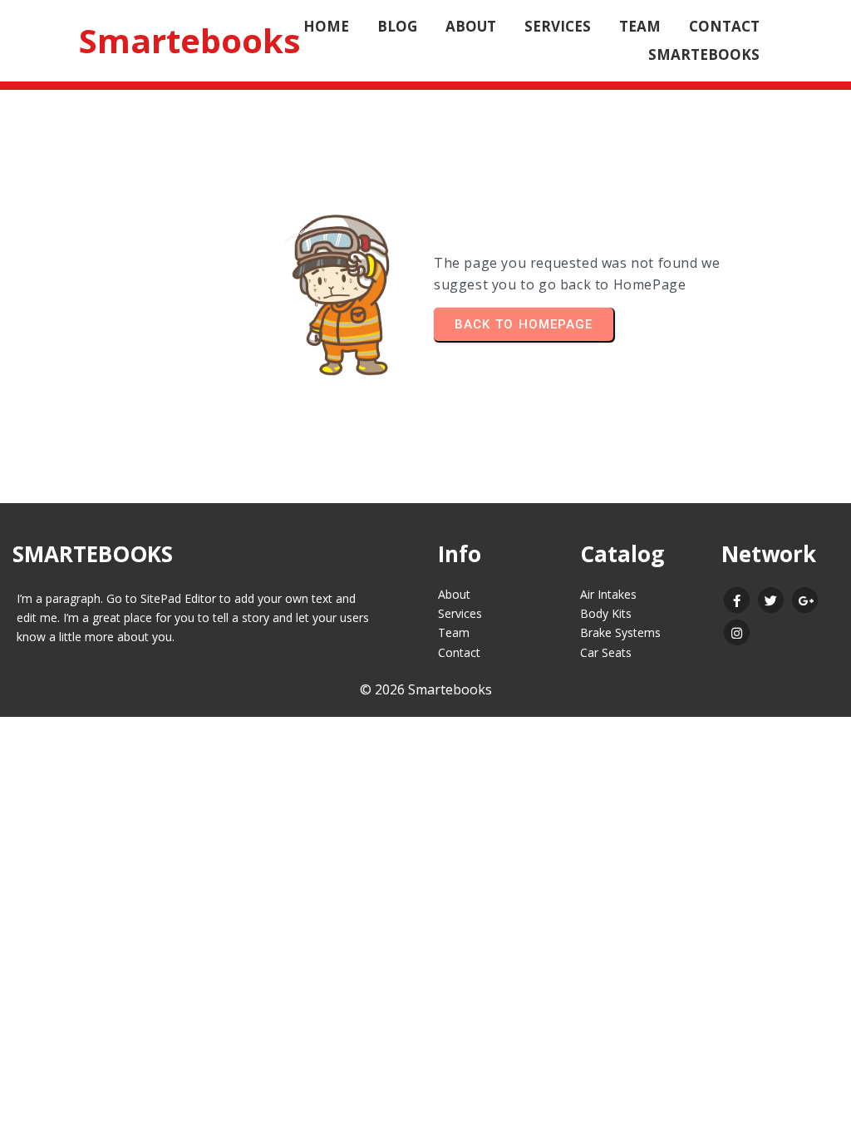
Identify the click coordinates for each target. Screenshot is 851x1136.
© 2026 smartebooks (426, 689)
